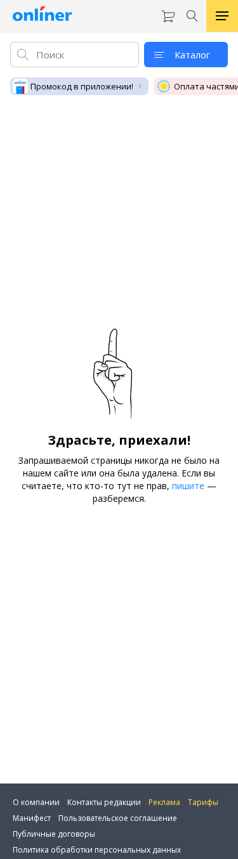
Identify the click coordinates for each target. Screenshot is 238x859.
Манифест (32, 818)
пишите (188, 486)
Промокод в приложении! (81, 86)
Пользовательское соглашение (117, 818)
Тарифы (203, 802)
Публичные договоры (54, 834)
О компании (36, 802)
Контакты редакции (104, 802)
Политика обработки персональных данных (97, 849)
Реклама (164, 802)
